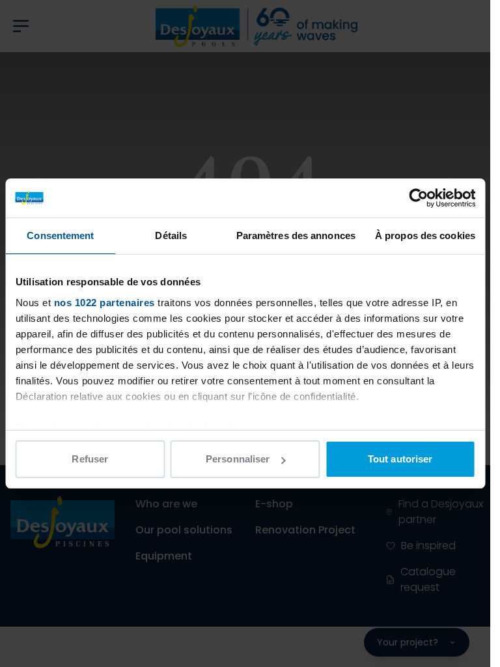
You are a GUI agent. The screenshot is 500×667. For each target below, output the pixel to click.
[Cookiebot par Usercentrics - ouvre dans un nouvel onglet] (418, 198)
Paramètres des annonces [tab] (295, 235)
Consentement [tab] (60, 235)
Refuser (90, 458)
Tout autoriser (400, 458)
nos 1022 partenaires (103, 302)
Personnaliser (238, 458)
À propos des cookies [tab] (425, 235)
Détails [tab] (171, 235)
